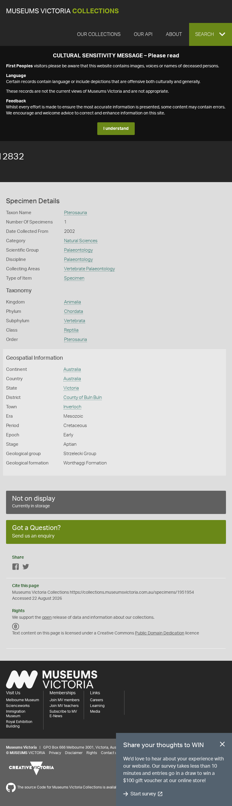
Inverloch (72, 407)
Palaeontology (78, 250)
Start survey (143, 794)
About (174, 34)
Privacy (55, 753)
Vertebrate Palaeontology (89, 269)
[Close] (222, 745)
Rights (91, 753)
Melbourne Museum (22, 700)
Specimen (74, 278)
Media (95, 711)
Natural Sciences (81, 241)
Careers (96, 700)
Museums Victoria (62, 11)
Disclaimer (73, 753)
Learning (97, 706)
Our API (143, 34)
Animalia (72, 302)
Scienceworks (18, 706)
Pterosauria (75, 212)
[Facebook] (15, 568)
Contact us (110, 753)
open (47, 617)
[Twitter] (25, 568)
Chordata (73, 311)
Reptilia (71, 330)
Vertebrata (74, 321)
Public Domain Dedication (159, 633)
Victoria (71, 388)
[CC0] (15, 627)
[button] (210, 34)
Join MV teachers (64, 706)
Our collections (99, 34)
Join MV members (64, 700)
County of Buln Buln (82, 397)
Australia (72, 369)
